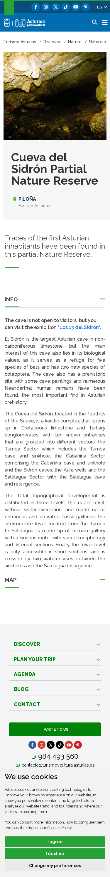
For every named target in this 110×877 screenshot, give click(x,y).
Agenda (24, 674)
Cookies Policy (59, 828)
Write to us (55, 729)
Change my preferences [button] (55, 865)
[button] (101, 7)
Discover (27, 644)
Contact (27, 704)
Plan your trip (35, 659)
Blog (21, 689)
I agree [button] (55, 841)
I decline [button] (55, 853)
